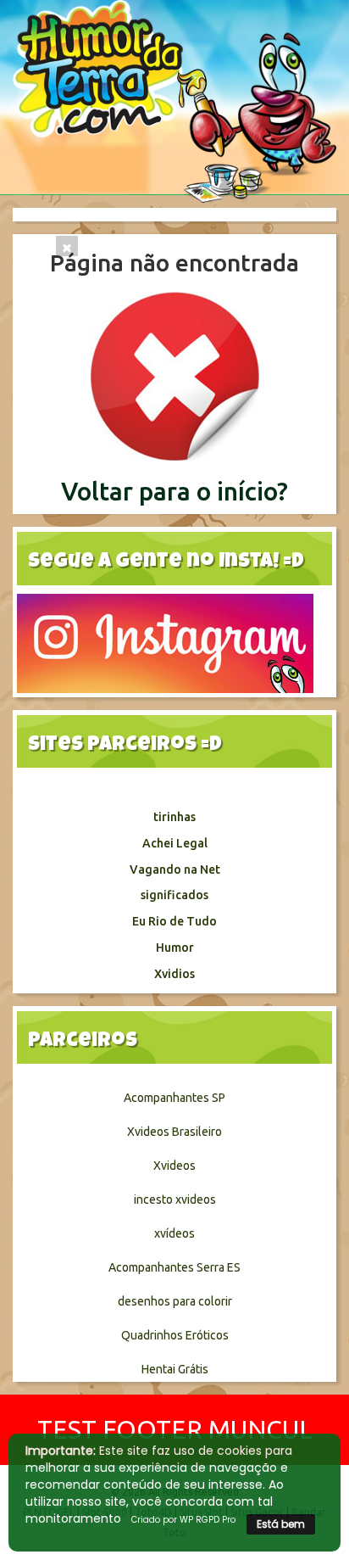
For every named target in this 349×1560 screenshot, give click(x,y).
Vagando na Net (175, 869)
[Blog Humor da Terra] (174, 100)
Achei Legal (175, 843)
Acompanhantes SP (174, 1097)
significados (174, 895)
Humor (175, 947)
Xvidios (174, 974)
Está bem (281, 1524)
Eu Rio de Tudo (174, 921)
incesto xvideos (175, 1199)
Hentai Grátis (174, 1369)
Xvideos (174, 1165)
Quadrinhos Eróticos (175, 1335)
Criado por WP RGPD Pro (183, 1519)
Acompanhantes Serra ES (174, 1267)
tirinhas (174, 817)
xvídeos (174, 1233)
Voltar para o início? (174, 491)
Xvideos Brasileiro (174, 1131)
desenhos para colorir (175, 1301)
